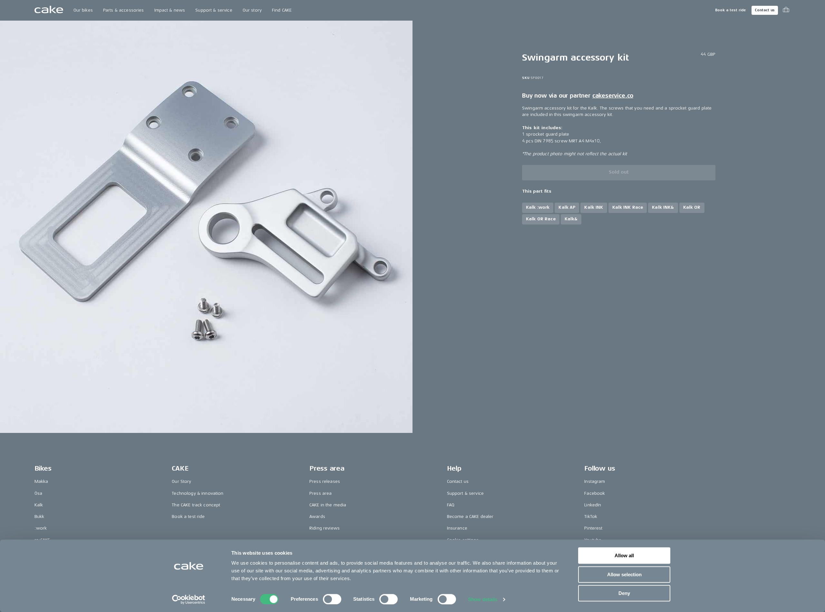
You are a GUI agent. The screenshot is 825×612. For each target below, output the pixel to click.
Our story (252, 10)
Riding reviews (324, 528)
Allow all (624, 555)
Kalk (38, 504)
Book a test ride (730, 10)
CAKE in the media (327, 504)
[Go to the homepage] (48, 10)
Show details (482, 599)
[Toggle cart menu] (786, 10)
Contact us (765, 10)
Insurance (457, 528)
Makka (41, 481)
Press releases (324, 481)
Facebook (594, 493)
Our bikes (83, 10)
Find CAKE (282, 10)
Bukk (39, 516)
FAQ (450, 504)
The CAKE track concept (196, 504)
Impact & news (169, 10)
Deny (624, 593)
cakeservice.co (612, 95)
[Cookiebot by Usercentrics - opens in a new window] (188, 599)
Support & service (213, 10)
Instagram (594, 481)
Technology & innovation (197, 493)
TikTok (590, 516)
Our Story (181, 481)
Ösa (38, 493)
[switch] (332, 599)
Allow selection (624, 574)
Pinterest (593, 528)
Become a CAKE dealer (470, 516)
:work (40, 528)
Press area (320, 493)
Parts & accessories (123, 10)
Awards (317, 516)
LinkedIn (592, 504)
